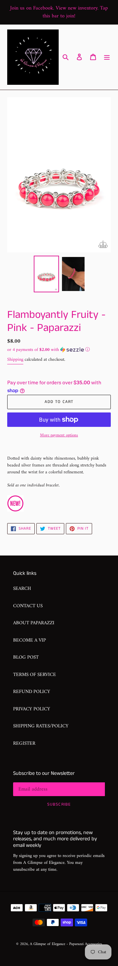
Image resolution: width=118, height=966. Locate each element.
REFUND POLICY (31, 691)
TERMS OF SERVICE (34, 674)
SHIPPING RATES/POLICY (41, 726)
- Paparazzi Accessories (84, 944)
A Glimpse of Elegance (47, 944)
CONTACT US (28, 606)
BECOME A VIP (29, 640)
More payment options (59, 435)
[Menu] (107, 57)
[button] (48, 350)
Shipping (15, 359)
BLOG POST (26, 657)
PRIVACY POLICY (31, 709)
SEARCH (22, 588)
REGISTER (24, 743)
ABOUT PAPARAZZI (33, 623)
